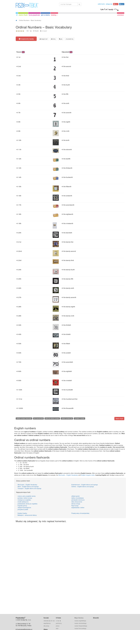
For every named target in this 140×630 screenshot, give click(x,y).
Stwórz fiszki (119, 419)
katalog (54, 15)
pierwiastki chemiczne (78, 500)
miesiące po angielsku (24, 500)
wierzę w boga (75, 504)
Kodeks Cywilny (22, 513)
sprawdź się (70, 39)
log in (116, 4)
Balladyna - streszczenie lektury (27, 515)
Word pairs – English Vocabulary (68, 475)
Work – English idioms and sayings (28, 486)
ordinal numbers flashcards (24, 418)
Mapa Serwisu (79, 618)
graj (61, 39)
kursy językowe (34, 15)
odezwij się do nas (49, 621)
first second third (38, 418)
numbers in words (79, 418)
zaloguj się (109, 4)
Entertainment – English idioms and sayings (84, 485)
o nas (57, 621)
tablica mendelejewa (77, 498)
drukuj (54, 39)
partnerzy (59, 623)
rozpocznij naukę (27, 38)
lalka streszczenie (76, 502)
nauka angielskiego (80, 621)
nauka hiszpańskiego (80, 626)
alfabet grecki (75, 496)
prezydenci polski (23, 509)
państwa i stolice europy (25, 498)
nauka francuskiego (80, 628)
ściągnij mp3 (44, 39)
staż (57, 628)
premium (120, 15)
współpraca (47, 623)
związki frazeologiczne (24, 507)
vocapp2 (44, 31)
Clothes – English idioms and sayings (82, 486)
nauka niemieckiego (80, 623)
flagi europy (74, 506)
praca (57, 626)
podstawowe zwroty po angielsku (27, 504)
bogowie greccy (22, 506)
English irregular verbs (88, 475)
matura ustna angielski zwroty (27, 496)
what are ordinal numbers (52, 418)
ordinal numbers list (67, 418)
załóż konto (101, 4)
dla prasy (46, 626)
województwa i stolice (77, 507)
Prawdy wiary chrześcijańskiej (80, 513)
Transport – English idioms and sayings (29, 488)
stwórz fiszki (23, 15)
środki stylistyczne (23, 502)
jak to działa (45, 15)
